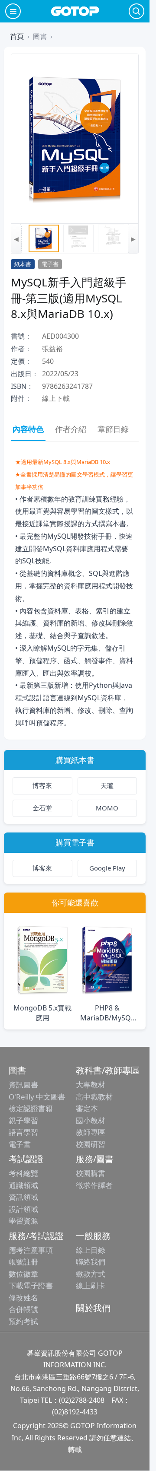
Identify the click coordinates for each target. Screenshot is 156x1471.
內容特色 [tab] (28, 429)
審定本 (87, 1108)
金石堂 (42, 808)
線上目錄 (90, 1250)
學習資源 (23, 1221)
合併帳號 (23, 1309)
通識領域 (23, 1185)
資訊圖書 (23, 1085)
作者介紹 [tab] (70, 429)
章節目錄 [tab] (113, 429)
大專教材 (90, 1085)
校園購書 (90, 1173)
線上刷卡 (90, 1285)
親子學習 (23, 1120)
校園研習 (90, 1144)
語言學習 (23, 1132)
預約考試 (23, 1321)
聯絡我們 (90, 1262)
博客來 (42, 785)
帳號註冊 (23, 1262)
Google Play (107, 868)
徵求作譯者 (94, 1185)
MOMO (107, 808)
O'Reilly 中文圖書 (37, 1097)
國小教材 (90, 1120)
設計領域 (23, 1209)
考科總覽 (23, 1173)
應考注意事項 (31, 1250)
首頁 (17, 36)
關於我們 (93, 1308)
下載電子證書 (31, 1285)
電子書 (20, 1144)
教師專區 (90, 1132)
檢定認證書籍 (31, 1108)
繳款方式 (90, 1274)
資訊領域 (23, 1197)
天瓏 (107, 785)
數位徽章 (23, 1274)
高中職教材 (94, 1097)
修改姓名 (23, 1298)
